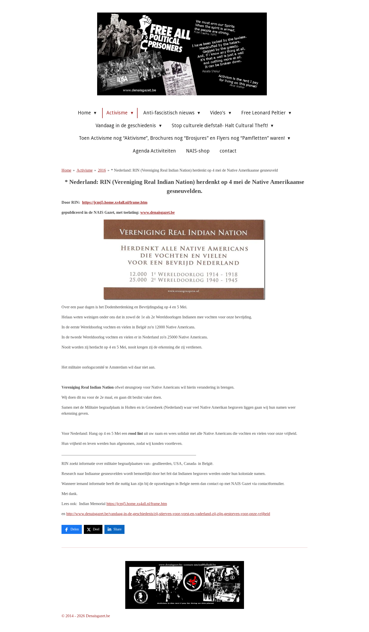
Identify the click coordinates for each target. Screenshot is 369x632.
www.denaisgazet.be (157, 212)
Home (66, 170)
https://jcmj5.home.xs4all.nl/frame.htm (114, 202)
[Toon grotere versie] (184, 585)
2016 (102, 170)
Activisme (85, 170)
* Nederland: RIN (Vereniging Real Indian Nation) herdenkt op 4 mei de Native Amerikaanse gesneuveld (194, 170)
